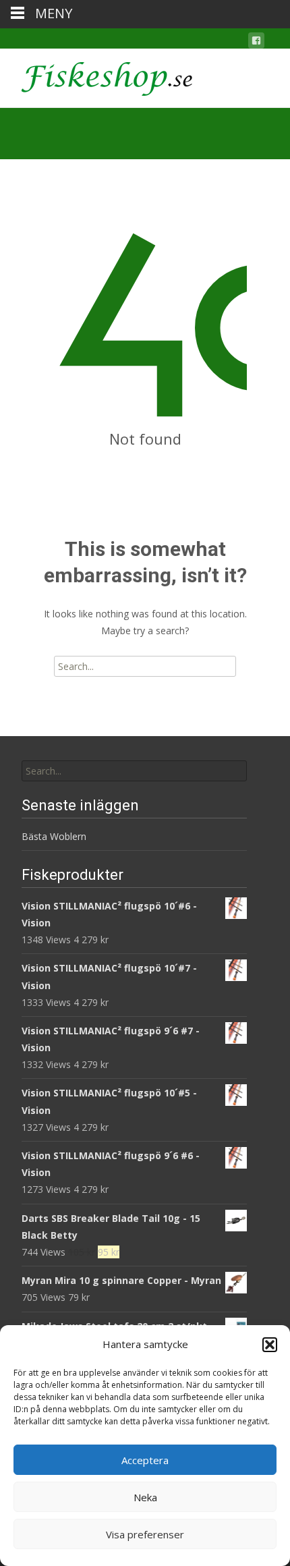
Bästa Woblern (54, 836)
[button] (270, 1344)
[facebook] (256, 42)
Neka (145, 1497)
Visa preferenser (145, 1534)
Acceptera (145, 1460)
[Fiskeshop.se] (96, 76)
